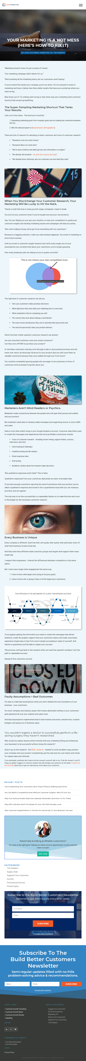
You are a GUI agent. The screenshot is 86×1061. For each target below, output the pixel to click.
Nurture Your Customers (56, 1017)
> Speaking (8, 1018)
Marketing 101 (46, 53)
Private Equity (13, 886)
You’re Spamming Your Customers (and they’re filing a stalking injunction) (36, 787)
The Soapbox (59, 53)
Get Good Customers (30, 53)
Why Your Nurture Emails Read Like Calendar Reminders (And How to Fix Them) (38, 798)
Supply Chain (12, 872)
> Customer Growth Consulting (15, 1009)
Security (10, 879)
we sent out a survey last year (44, 154)
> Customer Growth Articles (14, 1015)
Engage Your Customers (56, 1009)
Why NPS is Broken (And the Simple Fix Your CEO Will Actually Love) (33, 804)
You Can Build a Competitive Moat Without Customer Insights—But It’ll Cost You (38, 793)
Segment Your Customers (18, 875)
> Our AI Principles (11, 1044)
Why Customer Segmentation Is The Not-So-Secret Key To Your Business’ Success (39, 810)
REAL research (37, 750)
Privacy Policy (9, 1052)
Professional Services (16, 883)
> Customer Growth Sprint (14, 1012)
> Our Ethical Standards (13, 1042)
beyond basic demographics (43, 128)
